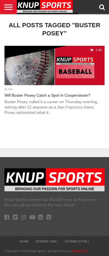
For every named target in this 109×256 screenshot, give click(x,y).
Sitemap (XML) (46, 241)
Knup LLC (79, 251)
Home (24, 241)
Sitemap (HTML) (77, 241)
